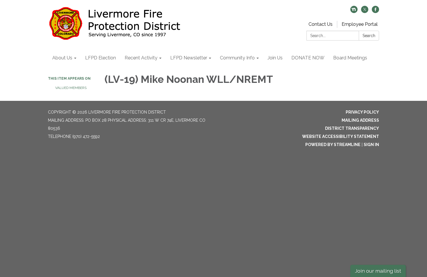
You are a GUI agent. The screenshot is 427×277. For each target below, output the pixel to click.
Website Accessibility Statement (340, 136)
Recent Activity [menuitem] (141, 58)
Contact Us (320, 24)
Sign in (371, 144)
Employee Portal (360, 24)
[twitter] (364, 11)
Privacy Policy (362, 112)
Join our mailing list (378, 271)
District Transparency (352, 128)
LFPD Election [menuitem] (100, 58)
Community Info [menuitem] (237, 58)
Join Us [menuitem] (275, 58)
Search (369, 35)
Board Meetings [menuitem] (350, 58)
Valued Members (71, 88)
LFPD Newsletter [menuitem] (188, 58)
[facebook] (375, 11)
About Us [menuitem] (62, 58)
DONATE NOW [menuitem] (307, 58)
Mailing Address (360, 120)
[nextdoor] (354, 11)
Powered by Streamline (332, 144)
